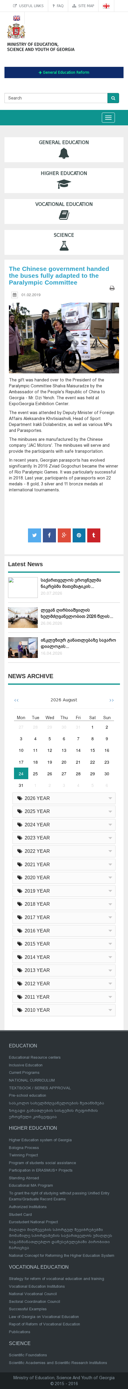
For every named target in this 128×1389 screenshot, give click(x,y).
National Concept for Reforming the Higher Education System (61, 1255)
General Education (64, 142)
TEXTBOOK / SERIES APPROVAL (40, 1088)
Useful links (30, 6)
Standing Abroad (24, 1178)
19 (49, 762)
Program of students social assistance (42, 1163)
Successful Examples (28, 1309)
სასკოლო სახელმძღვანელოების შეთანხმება (56, 1103)
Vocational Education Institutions (37, 1286)
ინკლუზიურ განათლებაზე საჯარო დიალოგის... (78, 643)
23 (106, 762)
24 (21, 773)
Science (64, 235)
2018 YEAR (36, 904)
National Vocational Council (33, 1294)
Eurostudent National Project (33, 1222)
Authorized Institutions (28, 1207)
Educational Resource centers (35, 1057)
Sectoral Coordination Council (34, 1301)
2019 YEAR (36, 891)
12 (49, 750)
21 (78, 762)
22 (92, 762)
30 (64, 727)
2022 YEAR (36, 851)
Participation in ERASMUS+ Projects (41, 1170)
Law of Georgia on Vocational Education (44, 1316)
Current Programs (24, 1072)
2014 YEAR (36, 957)
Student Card (20, 1214)
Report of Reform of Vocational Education (44, 1324)
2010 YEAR (36, 1010)
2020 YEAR (36, 877)
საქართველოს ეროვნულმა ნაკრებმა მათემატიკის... (71, 583)
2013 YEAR (36, 970)
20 (64, 762)
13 (64, 750)
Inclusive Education (26, 1065)
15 (92, 750)
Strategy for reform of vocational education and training (56, 1278)
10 (21, 750)
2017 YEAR (36, 917)
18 (35, 762)
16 (106, 750)
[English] (17, 18)
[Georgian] (106, 6)
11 (35, 750)
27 (21, 727)
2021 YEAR (36, 864)
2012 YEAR (36, 983)
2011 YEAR (36, 997)
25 (35, 773)
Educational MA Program (31, 1185)
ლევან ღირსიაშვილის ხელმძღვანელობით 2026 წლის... (77, 613)
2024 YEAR (36, 824)
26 (49, 773)
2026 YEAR (36, 798)
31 (78, 727)
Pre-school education (27, 1095)
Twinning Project (23, 1155)
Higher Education (64, 173)
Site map (85, 6)
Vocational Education (64, 204)
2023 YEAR (36, 837)
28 (35, 727)
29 (49, 727)
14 (78, 750)
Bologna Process (24, 1147)
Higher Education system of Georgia (40, 1140)
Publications (19, 1332)
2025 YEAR (36, 811)
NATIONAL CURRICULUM (32, 1080)
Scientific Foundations (28, 1355)
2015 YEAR (36, 943)
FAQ (59, 6)
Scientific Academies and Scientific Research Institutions (58, 1362)
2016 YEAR (36, 930)
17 (21, 762)
